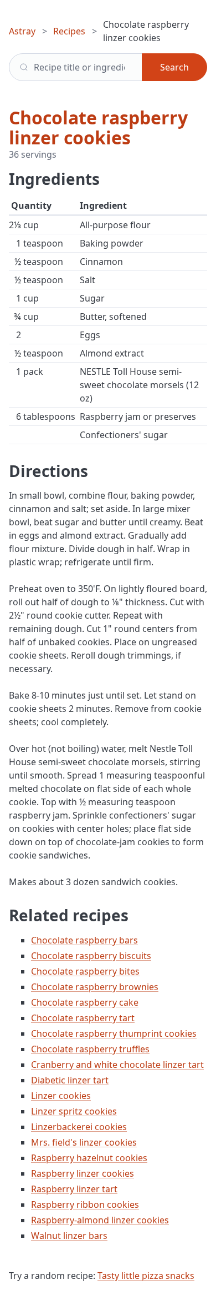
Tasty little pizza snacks (145, 1275)
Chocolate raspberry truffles (90, 1049)
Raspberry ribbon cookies (85, 1204)
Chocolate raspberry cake (84, 1002)
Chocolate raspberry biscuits (91, 956)
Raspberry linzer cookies (82, 1173)
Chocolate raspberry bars (84, 940)
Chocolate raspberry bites (85, 971)
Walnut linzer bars (69, 1235)
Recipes (69, 31)
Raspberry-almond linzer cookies (100, 1220)
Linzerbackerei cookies (79, 1127)
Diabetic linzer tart (70, 1080)
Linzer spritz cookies (74, 1111)
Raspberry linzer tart (74, 1189)
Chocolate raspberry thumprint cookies (114, 1033)
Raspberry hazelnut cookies (89, 1158)
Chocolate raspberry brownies (94, 987)
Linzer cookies (61, 1096)
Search (174, 67)
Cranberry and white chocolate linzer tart (117, 1064)
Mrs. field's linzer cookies (84, 1142)
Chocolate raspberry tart (83, 1018)
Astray (22, 31)
